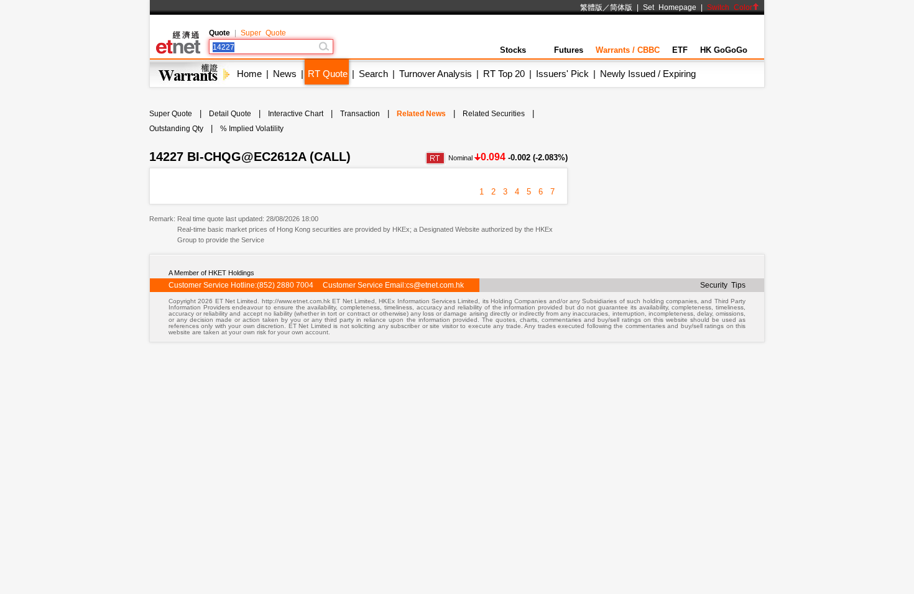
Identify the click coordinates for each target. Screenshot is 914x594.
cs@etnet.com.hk (435, 285)
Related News (421, 113)
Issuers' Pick (562, 73)
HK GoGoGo (723, 50)
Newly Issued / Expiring (648, 73)
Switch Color (729, 7)
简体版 (621, 7)
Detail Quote (230, 113)
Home (249, 73)
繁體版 (591, 7)
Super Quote (263, 33)
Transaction (360, 113)
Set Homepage (669, 7)
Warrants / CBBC (628, 50)
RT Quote (328, 73)
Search (373, 73)
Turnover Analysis (435, 73)
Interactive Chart (295, 113)
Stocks (513, 50)
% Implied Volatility (252, 128)
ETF (680, 50)
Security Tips (723, 285)
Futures (568, 50)
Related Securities (494, 113)
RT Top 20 (504, 73)
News (285, 73)
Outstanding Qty (176, 128)
